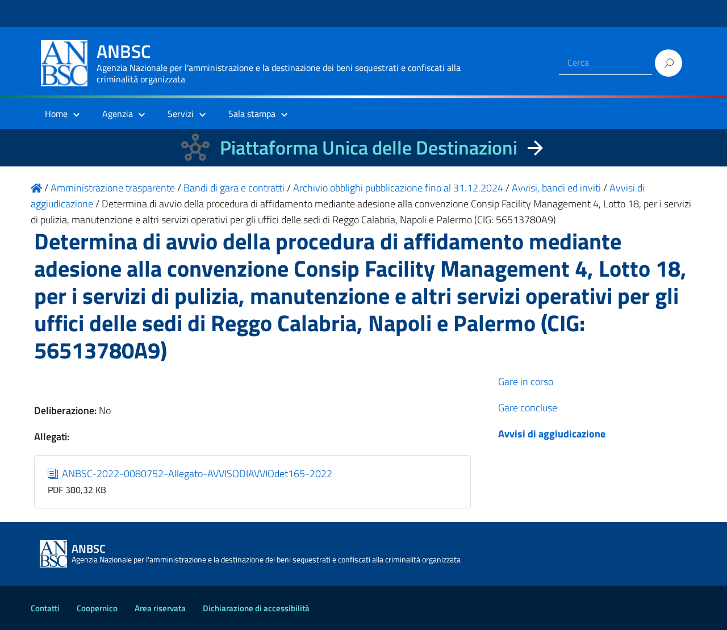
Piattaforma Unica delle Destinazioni (368, 147)
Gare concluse (527, 407)
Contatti (45, 608)
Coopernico (97, 608)
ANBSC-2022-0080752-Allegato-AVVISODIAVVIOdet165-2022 (196, 473)
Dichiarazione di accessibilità (256, 608)
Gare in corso (525, 381)
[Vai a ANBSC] (36, 187)
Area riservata (160, 608)
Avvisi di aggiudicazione (551, 433)
